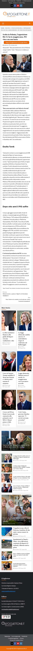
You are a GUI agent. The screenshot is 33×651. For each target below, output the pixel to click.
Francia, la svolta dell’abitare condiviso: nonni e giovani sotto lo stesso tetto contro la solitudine (16, 519)
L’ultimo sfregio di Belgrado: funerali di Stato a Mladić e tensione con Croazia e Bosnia (21, 467)
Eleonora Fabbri (7, 424)
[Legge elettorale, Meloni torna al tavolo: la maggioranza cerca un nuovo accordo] (24, 361)
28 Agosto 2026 (7, 344)
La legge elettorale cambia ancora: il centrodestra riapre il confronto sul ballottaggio (24, 339)
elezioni (14, 288)
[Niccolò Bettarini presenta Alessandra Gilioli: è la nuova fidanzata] (7, 565)
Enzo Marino (21, 346)
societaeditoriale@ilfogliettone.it (10, 609)
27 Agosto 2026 (7, 386)
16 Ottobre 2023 (13, 45)
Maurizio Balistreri (7, 342)
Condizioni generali (26, 0)
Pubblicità (18, 0)
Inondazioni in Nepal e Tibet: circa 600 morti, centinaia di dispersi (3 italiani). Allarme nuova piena (21, 543)
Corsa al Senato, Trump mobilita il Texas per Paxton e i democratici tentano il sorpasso (21, 487)
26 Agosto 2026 (22, 386)
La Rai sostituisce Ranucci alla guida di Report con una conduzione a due (8, 337)
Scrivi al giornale (11, 0)
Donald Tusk (9, 288)
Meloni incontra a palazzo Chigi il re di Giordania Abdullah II (15, 293)
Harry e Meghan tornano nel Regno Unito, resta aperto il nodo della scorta (21, 555)
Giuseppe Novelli (7, 385)
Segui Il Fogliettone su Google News (16, 42)
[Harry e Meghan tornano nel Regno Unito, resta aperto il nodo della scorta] (7, 555)
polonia (27, 288)
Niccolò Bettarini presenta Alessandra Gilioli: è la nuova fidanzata (20, 565)
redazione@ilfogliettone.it (8, 591)
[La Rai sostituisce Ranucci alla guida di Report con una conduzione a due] (9, 321)
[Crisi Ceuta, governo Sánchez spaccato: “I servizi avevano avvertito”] (24, 400)
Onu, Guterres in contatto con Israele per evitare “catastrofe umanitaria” (18, 299)
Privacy (10, 2)
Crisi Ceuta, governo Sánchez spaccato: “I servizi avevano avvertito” (23, 416)
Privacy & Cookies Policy (19, 2)
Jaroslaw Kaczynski (20, 288)
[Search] (30, 23)
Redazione (4, 0)
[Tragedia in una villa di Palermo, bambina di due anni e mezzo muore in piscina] (7, 531)
